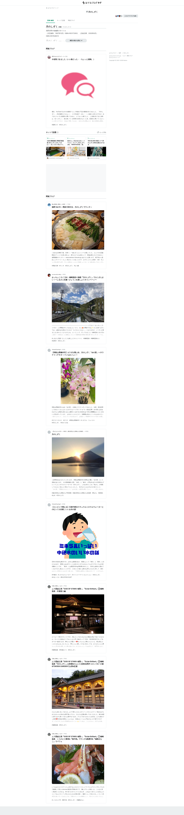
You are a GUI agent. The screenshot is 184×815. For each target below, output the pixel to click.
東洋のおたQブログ (57, 56)
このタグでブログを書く (130, 16)
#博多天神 (55, 265)
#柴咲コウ (55, 124)
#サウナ (65, 420)
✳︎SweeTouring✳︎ (56, 349)
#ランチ (61, 265)
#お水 (53, 495)
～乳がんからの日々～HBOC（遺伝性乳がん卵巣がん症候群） (68, 431)
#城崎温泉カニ (95, 338)
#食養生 (100, 493)
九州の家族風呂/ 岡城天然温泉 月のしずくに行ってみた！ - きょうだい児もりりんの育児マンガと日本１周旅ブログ (55, 143)
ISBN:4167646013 (52, 36)
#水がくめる (64, 422)
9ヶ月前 (65, 56)
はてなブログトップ (114, 57)
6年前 (63, 349)
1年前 (68, 204)
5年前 (64, 274)
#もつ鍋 (76, 265)
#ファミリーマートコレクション (82, 575)
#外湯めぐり (63, 650)
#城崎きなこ (80, 800)
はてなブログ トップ (53, 8)
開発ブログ (130, 55)
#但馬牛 (54, 341)
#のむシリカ (55, 577)
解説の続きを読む (75, 40)
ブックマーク (51, 138)
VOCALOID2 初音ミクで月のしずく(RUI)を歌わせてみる (96, 142)
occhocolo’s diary (56, 274)
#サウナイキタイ (57, 420)
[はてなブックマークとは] (57, 132)
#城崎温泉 (86, 338)
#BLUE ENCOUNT (66, 577)
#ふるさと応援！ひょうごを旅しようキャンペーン (67, 338)
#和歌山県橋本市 (74, 420)
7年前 (65, 586)
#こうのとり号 (56, 800)
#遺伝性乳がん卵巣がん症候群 (82, 493)
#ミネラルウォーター (64, 575)
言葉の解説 (50, 20)
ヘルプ (124, 55)
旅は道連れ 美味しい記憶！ (59, 204)
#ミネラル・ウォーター (88, 420)
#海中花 (64, 800)
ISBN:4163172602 (71, 33)
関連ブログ (71, 20)
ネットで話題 (61, 20)
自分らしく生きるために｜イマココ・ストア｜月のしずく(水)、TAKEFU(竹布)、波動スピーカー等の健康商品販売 (76, 143)
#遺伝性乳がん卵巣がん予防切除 (61, 493)
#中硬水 (54, 575)
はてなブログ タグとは (115, 55)
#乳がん (94, 493)
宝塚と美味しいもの (57, 586)
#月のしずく (63, 124)
